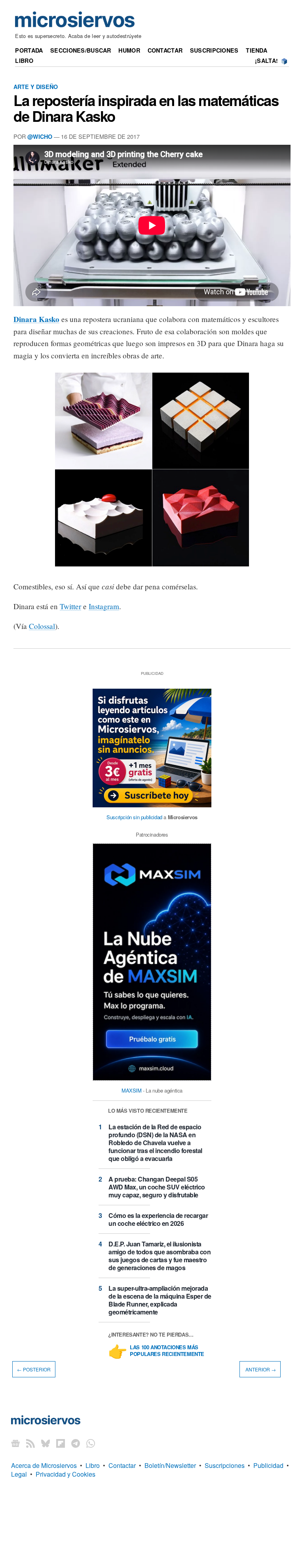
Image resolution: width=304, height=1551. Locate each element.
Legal (19, 1474)
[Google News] (15, 1443)
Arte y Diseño (35, 87)
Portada (29, 50)
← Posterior (34, 1369)
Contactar (165, 50)
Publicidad (268, 1465)
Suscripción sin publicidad (134, 817)
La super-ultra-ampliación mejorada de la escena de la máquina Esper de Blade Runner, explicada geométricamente (159, 1300)
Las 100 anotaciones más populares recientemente (167, 1351)
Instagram (104, 606)
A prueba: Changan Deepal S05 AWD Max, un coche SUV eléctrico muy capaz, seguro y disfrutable (156, 1186)
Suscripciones (214, 50)
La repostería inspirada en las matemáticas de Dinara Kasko (145, 108)
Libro (24, 60)
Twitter (70, 606)
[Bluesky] (45, 1443)
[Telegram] (75, 1443)
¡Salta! (266, 60)
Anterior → (260, 1369)
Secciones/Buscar (80, 50)
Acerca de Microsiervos (44, 1465)
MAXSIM (132, 1090)
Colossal (42, 626)
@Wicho (39, 136)
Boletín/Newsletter (170, 1465)
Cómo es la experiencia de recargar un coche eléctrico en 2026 (158, 1219)
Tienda (256, 50)
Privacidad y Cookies (65, 1474)
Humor (129, 50)
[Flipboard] (60, 1443)
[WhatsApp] (90, 1443)
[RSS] (30, 1443)
